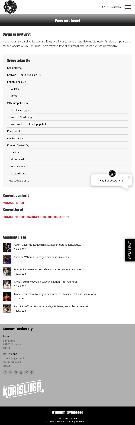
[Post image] (7, 247)
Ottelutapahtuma (17, 103)
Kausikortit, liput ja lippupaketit (29, 124)
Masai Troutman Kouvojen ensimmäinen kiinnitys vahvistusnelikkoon (55, 294)
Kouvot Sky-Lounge (22, 117)
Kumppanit (13, 131)
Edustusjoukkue (16, 82)
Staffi (14, 96)
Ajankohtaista (15, 138)
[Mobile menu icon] (127, 7)
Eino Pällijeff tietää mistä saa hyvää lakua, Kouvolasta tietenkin (51, 306)
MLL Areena (18, 166)
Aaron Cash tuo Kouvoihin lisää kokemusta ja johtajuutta (47, 244)
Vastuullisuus (18, 173)
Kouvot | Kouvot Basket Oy (24, 74)
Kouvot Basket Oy (18, 145)
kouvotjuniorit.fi (13, 203)
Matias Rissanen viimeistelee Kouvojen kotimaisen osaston (49, 269)
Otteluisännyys (20, 110)
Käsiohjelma (14, 67)
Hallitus (15, 152)
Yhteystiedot (18, 159)
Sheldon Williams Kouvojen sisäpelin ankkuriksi (41, 257)
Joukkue (15, 89)
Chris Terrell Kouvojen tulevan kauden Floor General (45, 281)
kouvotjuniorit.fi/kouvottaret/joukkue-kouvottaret (36, 217)
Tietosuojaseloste (18, 180)
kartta (6, 347)
